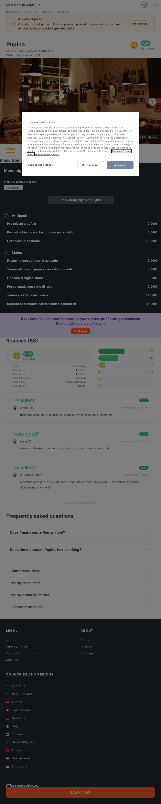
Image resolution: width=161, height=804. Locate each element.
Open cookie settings (40, 164)
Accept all (120, 165)
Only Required (90, 165)
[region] (80, 144)
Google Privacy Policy (47, 154)
